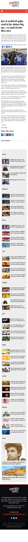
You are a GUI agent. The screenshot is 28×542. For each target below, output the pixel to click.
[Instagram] (16, 518)
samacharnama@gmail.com (14, 513)
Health (4, 345)
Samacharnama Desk (8, 44)
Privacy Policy (10, 523)
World (2, 15)
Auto (3, 313)
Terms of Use (17, 523)
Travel (3, 438)
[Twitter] (14, 518)
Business (4, 407)
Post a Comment (5, 140)
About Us (5, 523)
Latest (4, 154)
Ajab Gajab (4, 525)
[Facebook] (11, 518)
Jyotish (4, 376)
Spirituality (10, 525)
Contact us (22, 523)
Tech (3, 251)
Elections (24, 525)
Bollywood (5, 189)
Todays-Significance (17, 525)
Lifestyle (4, 282)
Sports (4, 220)
